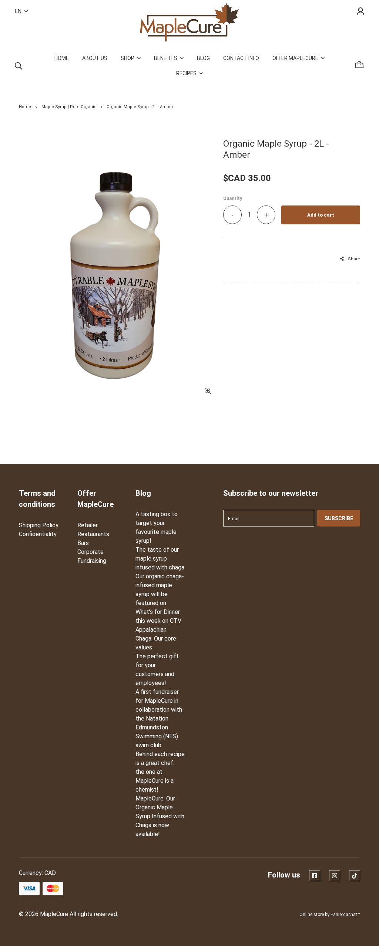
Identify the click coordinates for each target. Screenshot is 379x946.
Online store (311, 914)
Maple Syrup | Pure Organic (69, 106)
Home (25, 106)
